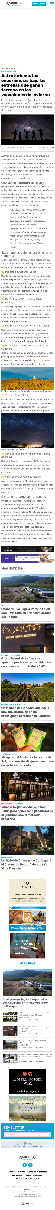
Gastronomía (32, 1172)
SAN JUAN (34, 147)
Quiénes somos (22, 1178)
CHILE (40, 147)
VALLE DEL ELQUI (48, 147)
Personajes (37, 1175)
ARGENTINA (15, 147)
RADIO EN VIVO (39, 4)
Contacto (34, 1178)
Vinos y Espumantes (16, 1172)
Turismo (27, 1175)
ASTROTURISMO (25, 147)
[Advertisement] (27, 28)
